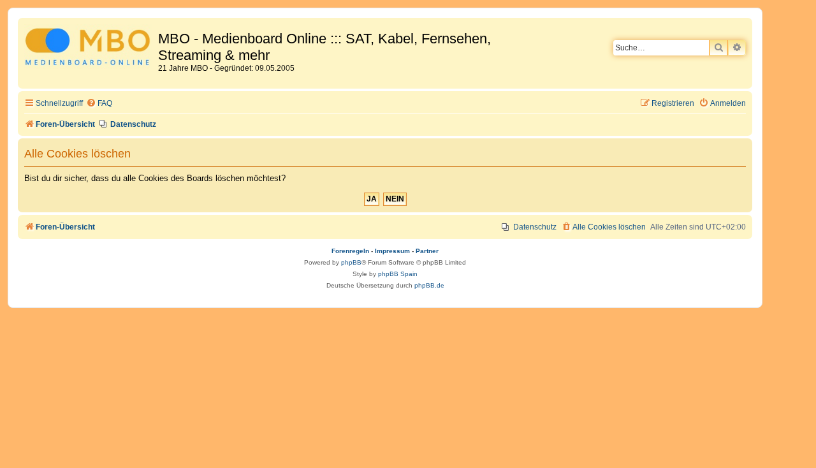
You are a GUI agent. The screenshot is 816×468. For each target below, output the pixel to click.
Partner (427, 250)
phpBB (351, 262)
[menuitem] (99, 103)
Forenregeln (350, 250)
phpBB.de (429, 285)
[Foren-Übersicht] (89, 49)
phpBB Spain (398, 273)
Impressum (392, 250)
